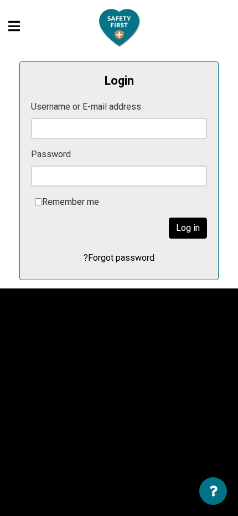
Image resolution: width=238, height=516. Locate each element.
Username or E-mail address (86, 106)
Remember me (70, 202)
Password (51, 154)
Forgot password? (119, 257)
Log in (188, 228)
